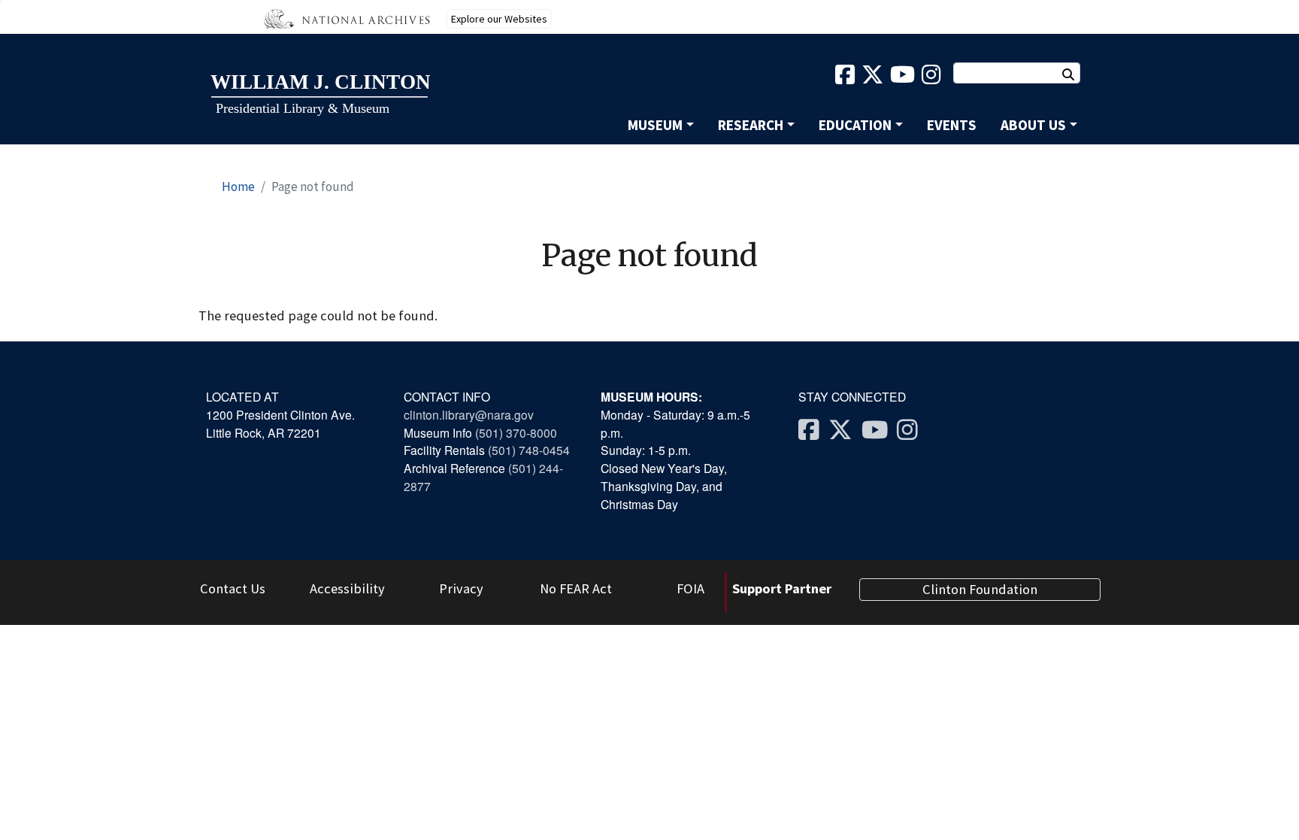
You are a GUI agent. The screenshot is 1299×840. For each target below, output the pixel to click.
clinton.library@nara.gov (469, 414)
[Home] (320, 95)
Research (750, 125)
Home (238, 186)
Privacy (461, 588)
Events (952, 125)
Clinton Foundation (979, 589)
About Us (1033, 125)
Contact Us (232, 588)
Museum (655, 125)
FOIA (690, 588)
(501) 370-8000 (517, 432)
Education (855, 125)
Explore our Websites (499, 19)
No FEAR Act (576, 588)
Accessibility (347, 588)
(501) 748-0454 (529, 449)
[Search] (1075, 74)
